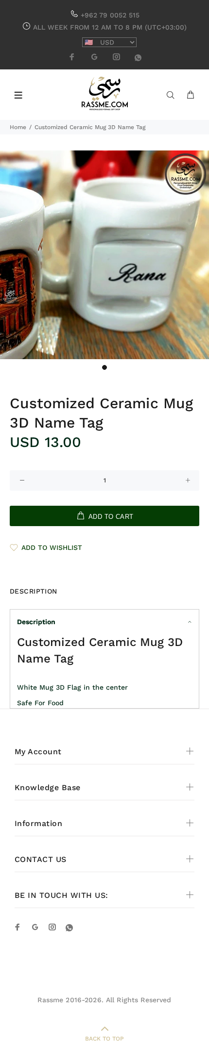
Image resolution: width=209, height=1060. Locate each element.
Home (18, 127)
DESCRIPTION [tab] (33, 591)
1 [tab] (104, 367)
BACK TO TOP (104, 1038)
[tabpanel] (104, 254)
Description (36, 622)
